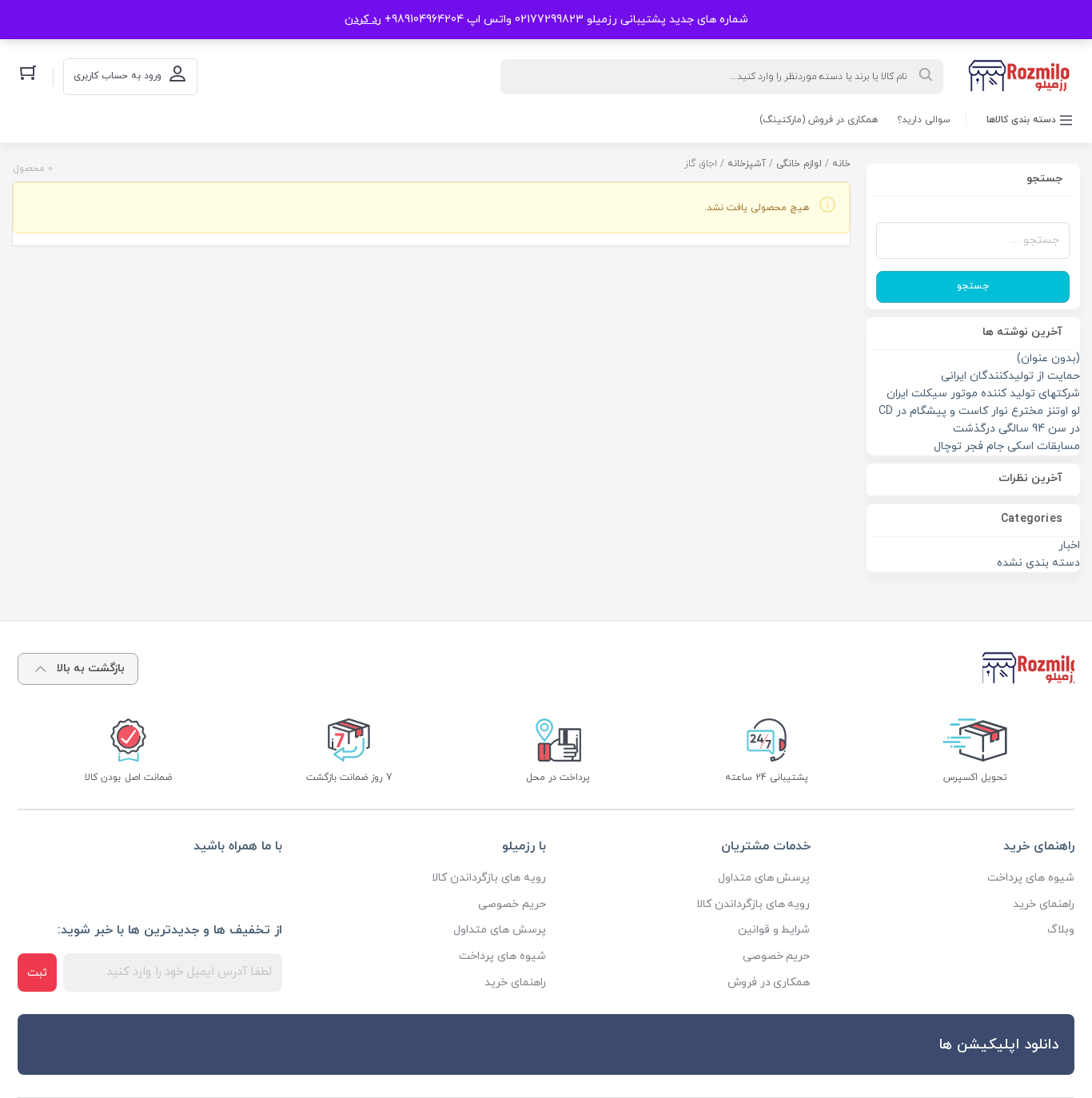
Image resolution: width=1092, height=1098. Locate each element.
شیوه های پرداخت (1030, 877)
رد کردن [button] (363, 19)
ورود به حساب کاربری (117, 76)
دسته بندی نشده (1038, 563)
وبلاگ (1060, 929)
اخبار (1069, 545)
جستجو (973, 286)
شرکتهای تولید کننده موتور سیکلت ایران (983, 393)
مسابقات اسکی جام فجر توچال (1007, 446)
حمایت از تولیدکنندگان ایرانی (1010, 376)
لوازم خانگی (799, 163)
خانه (841, 163)
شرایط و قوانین (774, 929)
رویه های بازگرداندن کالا (753, 904)
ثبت (37, 973)
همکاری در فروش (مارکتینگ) (818, 119)
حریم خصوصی (777, 956)
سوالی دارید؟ (924, 119)
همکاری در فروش (769, 982)
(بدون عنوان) (1048, 358)
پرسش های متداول (764, 877)
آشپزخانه (746, 163)
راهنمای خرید (1043, 904)
